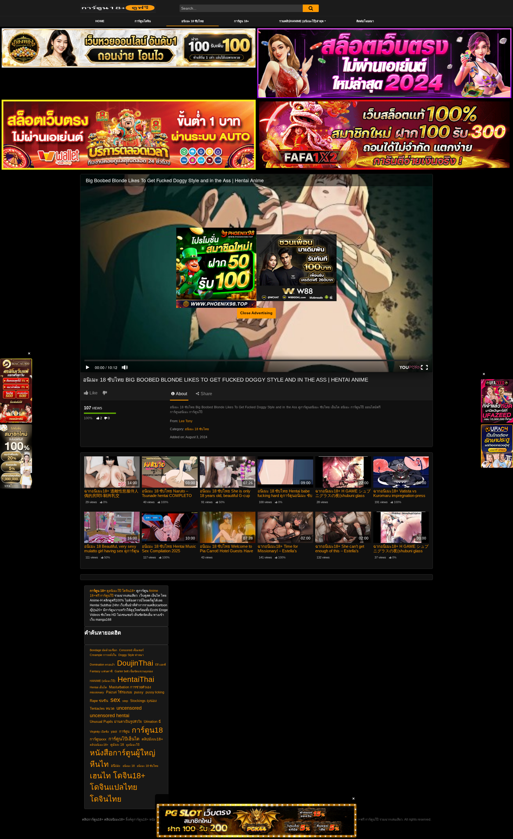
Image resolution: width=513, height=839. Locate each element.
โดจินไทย (106, 799)
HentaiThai (136, 679)
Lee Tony (185, 421)
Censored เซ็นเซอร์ (131, 650)
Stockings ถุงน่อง (143, 701)
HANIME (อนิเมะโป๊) (102, 680)
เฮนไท (100, 775)
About (181, 393)
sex (115, 699)
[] (311, 8)
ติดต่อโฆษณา (365, 21)
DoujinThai (135, 663)
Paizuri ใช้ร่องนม (119, 692)
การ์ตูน (124, 731)
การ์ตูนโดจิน (143, 21)
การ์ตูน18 (147, 730)
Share (206, 393)
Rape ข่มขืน (99, 701)
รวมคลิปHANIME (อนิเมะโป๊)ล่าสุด (301, 21)
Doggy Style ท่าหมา (131, 655)
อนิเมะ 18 (129, 765)
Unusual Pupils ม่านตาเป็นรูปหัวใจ (116, 722)
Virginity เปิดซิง (99, 731)
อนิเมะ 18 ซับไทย (192, 21)
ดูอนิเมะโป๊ (114, 591)
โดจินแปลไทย (113, 787)
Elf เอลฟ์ (160, 664)
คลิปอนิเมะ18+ (99, 744)
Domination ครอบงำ (102, 664)
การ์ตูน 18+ (241, 21)
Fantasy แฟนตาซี (101, 671)
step (125, 700)
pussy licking (155, 692)
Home (99, 21)
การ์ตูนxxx (98, 739)
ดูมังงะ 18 (117, 744)
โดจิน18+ (128, 591)
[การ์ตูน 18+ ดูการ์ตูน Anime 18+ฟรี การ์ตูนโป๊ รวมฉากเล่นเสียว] (118, 8)
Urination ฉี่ (152, 722)
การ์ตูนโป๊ (107, 595)
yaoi (114, 731)
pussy (138, 692)
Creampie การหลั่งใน (103, 655)
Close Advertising (256, 313)
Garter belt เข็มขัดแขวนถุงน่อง (134, 671)
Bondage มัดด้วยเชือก (103, 650)
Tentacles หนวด (102, 708)
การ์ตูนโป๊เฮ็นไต (123, 738)
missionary (97, 692)
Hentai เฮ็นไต (98, 687)
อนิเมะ (116, 766)
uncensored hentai (109, 715)
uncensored (129, 708)
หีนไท (99, 764)
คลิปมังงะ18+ (152, 739)
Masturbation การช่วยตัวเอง (130, 687)
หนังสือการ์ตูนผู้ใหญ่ (122, 752)
